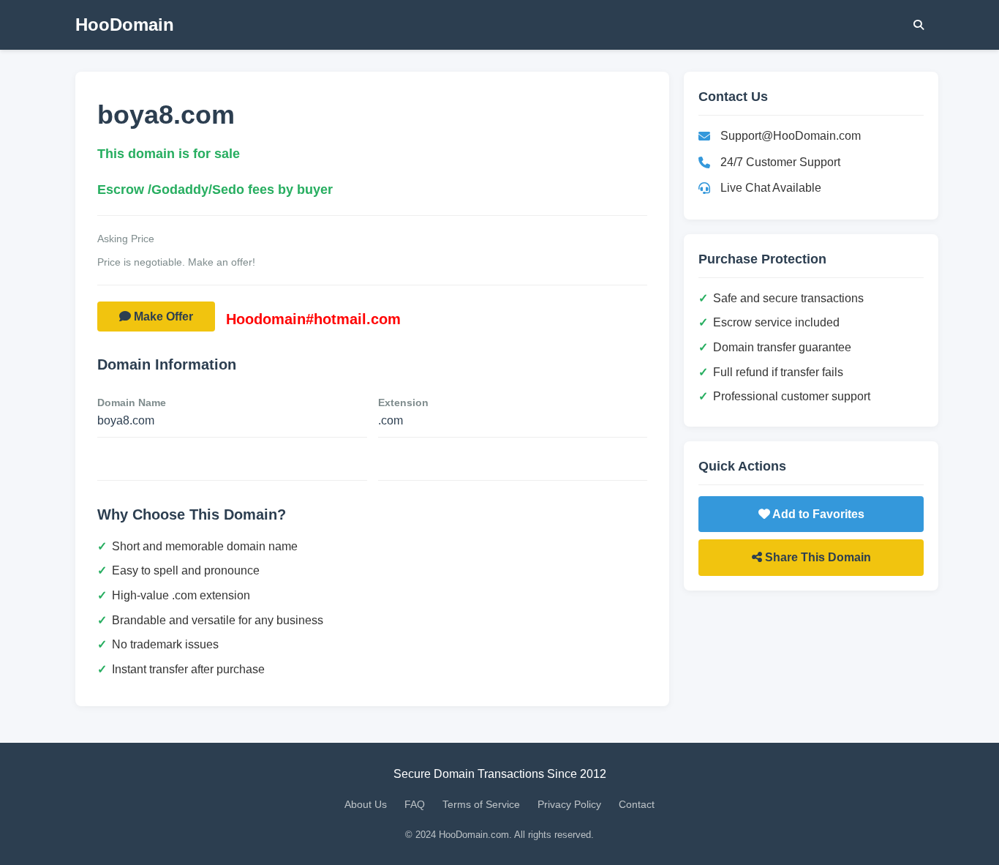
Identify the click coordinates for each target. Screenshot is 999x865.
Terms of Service (481, 804)
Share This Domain (816, 557)
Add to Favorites (817, 514)
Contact (637, 804)
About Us (365, 804)
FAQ (414, 804)
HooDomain (124, 24)
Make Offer (162, 316)
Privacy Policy (569, 804)
